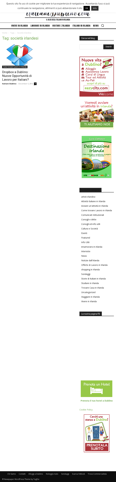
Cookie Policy (86, 409)
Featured (85, 237)
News (84, 255)
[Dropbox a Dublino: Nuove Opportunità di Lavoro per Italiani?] (19, 56)
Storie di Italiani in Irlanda (93, 278)
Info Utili (85, 242)
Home (4, 33)
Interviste (85, 251)
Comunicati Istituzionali (92, 214)
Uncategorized (88, 292)
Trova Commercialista (97, 474)
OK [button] (86, 8)
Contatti (22, 474)
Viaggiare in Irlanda (90, 296)
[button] (103, 25)
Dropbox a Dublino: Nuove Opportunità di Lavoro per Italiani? (17, 75)
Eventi (84, 233)
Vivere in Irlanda (89, 301)
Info (95, 8)
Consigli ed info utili (90, 224)
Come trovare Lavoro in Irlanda (15, 67)
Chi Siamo (11, 474)
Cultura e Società (89, 228)
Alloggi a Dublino (35, 474)
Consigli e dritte (88, 219)
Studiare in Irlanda (90, 283)
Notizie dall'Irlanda (90, 260)
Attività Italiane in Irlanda (93, 201)
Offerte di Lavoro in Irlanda (94, 265)
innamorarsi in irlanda (91, 246)
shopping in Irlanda (90, 269)
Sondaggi (85, 274)
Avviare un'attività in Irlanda (94, 205)
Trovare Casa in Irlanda (92, 287)
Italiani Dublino (9, 83)
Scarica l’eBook (78, 474)
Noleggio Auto (52, 474)
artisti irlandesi (88, 196)
